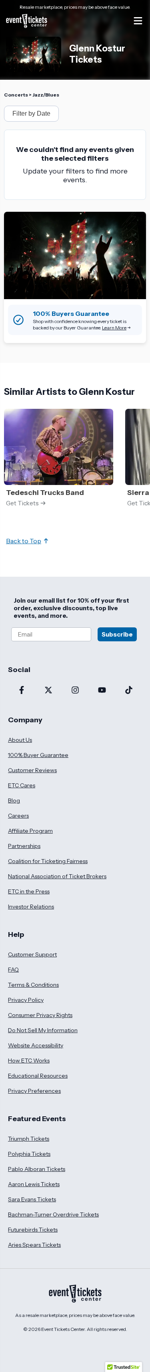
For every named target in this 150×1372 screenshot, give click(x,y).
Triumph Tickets (28, 1138)
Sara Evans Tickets (32, 1199)
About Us (20, 739)
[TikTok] (128, 691)
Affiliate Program (30, 830)
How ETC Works (29, 1060)
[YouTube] (101, 691)
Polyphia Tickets (29, 1153)
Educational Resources (38, 1075)
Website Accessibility (35, 1045)
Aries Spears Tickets (34, 1244)
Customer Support (32, 954)
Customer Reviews (32, 770)
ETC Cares (21, 785)
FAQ (13, 969)
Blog (14, 800)
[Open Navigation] (138, 21)
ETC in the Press (29, 891)
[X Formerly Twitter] (48, 691)
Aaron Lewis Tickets (34, 1184)
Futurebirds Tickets (33, 1229)
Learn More (114, 328)
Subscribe (117, 634)
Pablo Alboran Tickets (36, 1169)
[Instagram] (75, 691)
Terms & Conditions (33, 984)
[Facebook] (21, 691)
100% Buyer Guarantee (38, 755)
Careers (18, 815)
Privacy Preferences (34, 1090)
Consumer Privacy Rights (40, 1015)
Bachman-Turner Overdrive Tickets (53, 1214)
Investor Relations (31, 906)
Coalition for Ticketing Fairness (48, 861)
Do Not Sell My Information (43, 1030)
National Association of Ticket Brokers (57, 876)
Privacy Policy (26, 999)
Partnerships (24, 846)
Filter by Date (31, 113)
